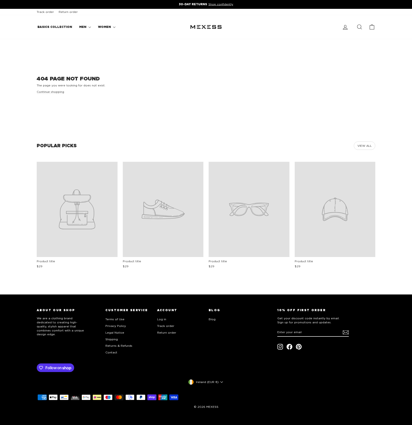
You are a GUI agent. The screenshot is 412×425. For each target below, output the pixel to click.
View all (364, 145)
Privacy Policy (115, 326)
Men (83, 27)
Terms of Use (114, 319)
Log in (161, 319)
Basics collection (54, 27)
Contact (111, 352)
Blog (212, 319)
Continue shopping (50, 92)
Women (105, 27)
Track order (45, 12)
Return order (68, 12)
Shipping (111, 339)
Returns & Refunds (118, 345)
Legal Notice (114, 332)
